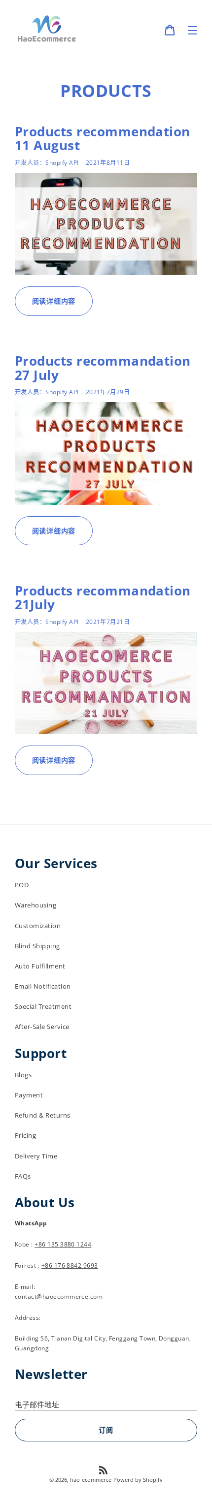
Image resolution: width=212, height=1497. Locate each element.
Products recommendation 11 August (102, 138)
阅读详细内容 (53, 301)
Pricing (25, 1135)
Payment (29, 1095)
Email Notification (43, 986)
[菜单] (192, 30)
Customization (38, 925)
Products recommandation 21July (103, 597)
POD (22, 884)
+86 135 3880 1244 (63, 1244)
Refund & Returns (43, 1115)
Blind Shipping (37, 945)
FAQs (23, 1176)
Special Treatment (43, 1006)
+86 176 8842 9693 (69, 1265)
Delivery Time (36, 1156)
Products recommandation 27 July (103, 367)
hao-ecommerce (90, 1479)
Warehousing (35, 905)
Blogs (23, 1074)
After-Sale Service (42, 1026)
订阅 (106, 1430)
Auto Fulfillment (40, 966)
